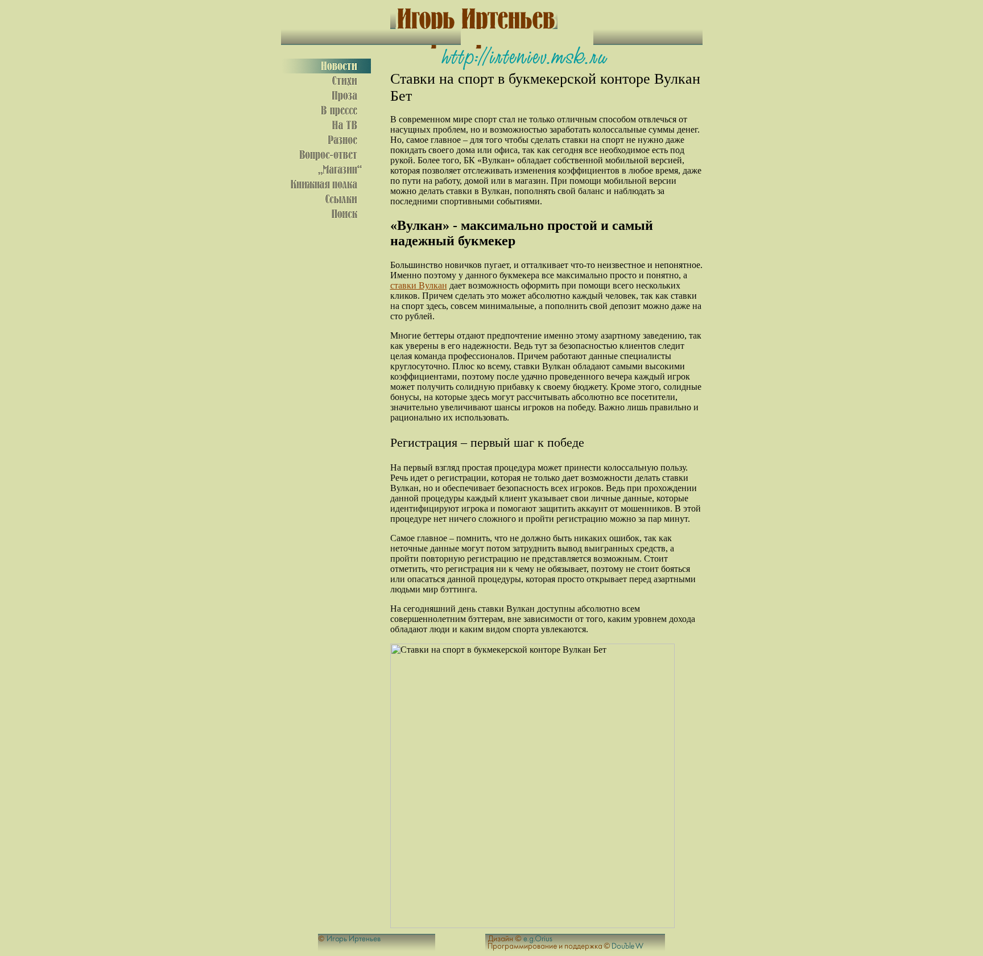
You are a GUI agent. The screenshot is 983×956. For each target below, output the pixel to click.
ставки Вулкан (418, 285)
